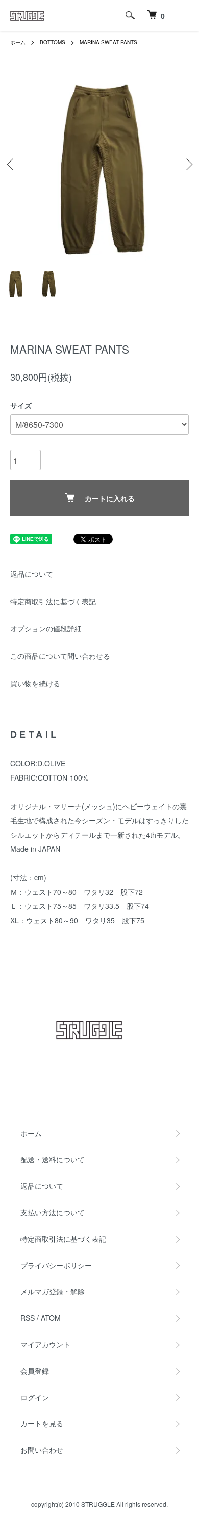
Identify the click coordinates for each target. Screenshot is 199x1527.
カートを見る (41, 1423)
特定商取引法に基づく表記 (53, 601)
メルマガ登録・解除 (52, 1291)
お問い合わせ (41, 1449)
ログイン (34, 1397)
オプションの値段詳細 (46, 628)
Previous (11, 164)
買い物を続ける (35, 683)
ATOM (51, 1317)
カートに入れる (110, 498)
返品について (31, 574)
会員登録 (34, 1370)
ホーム (18, 42)
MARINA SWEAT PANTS (108, 42)
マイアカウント (45, 1344)
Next (187, 164)
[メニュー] (183, 15)
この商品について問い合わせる (60, 656)
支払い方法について (52, 1212)
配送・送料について (52, 1159)
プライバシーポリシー (56, 1265)
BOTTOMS (52, 42)
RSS (27, 1317)
